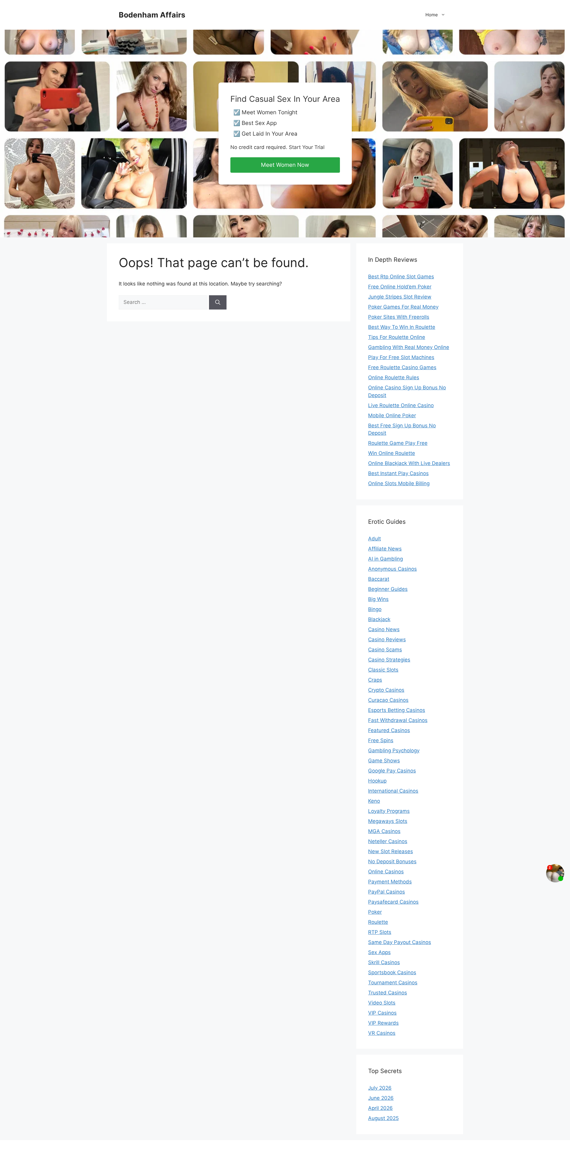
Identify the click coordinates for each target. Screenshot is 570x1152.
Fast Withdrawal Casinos (398, 720)
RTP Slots (379, 932)
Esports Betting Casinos (396, 710)
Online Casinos (386, 872)
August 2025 (383, 1118)
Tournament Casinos (392, 983)
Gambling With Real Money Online (408, 347)
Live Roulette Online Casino (401, 405)
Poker (375, 912)
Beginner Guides (388, 589)
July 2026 (380, 1088)
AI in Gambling (385, 559)
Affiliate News (385, 549)
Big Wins (378, 599)
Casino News (384, 629)
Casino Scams (385, 650)
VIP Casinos (382, 1013)
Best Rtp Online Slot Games (401, 277)
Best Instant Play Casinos (398, 473)
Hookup (377, 781)
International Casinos (393, 791)
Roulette (378, 922)
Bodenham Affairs (152, 14)
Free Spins (380, 740)
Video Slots (381, 1003)
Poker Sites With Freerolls (398, 317)
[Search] (218, 302)
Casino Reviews (387, 639)
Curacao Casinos (388, 700)
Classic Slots (383, 670)
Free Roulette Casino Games (402, 367)
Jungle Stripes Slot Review (399, 297)
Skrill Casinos (384, 962)
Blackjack (379, 619)
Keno (374, 801)
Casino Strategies (389, 660)
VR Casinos (381, 1033)
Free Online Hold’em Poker (399, 287)
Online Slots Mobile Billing (399, 483)
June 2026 (381, 1098)
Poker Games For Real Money (403, 307)
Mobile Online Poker (392, 415)
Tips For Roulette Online (396, 337)
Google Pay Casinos (392, 771)
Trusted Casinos (387, 993)
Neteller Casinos (387, 841)
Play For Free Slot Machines (401, 357)
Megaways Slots (387, 821)
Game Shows (384, 761)
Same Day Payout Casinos (399, 942)
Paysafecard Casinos (393, 902)
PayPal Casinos (386, 892)
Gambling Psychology (393, 750)
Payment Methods (390, 882)
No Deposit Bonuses (392, 861)
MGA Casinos (384, 831)
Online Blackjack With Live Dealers (409, 463)
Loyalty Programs (389, 811)
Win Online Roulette (391, 453)
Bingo (374, 609)
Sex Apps (379, 952)
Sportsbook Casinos (392, 972)
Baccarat (378, 579)
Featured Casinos (389, 730)
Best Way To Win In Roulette (401, 327)
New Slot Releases (390, 851)
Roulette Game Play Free (398, 443)
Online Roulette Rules (393, 377)
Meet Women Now (285, 164)
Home (431, 15)
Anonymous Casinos (392, 569)
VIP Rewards (383, 1023)
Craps (375, 680)
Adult (374, 539)
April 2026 (380, 1108)
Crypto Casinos (386, 690)
